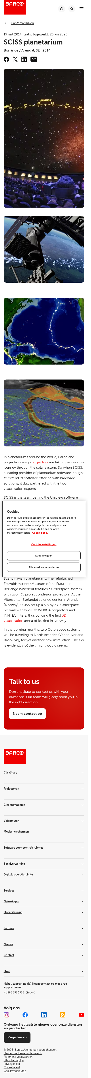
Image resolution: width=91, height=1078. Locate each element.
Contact (9, 955)
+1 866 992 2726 (19, 992)
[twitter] (15, 59)
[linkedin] (24, 59)
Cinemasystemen (14, 804)
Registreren (17, 1037)
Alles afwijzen (44, 555)
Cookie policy (40, 532)
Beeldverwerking (14, 863)
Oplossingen (11, 901)
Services (9, 890)
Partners (9, 928)
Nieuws (8, 944)
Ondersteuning (13, 912)
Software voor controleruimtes (23, 847)
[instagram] (6, 1014)
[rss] (62, 1014)
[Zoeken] (71, 8)
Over (7, 971)
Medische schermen (16, 831)
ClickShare (10, 772)
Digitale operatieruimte (18, 874)
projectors (40, 462)
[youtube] (81, 1014)
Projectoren (11, 788)
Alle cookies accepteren (44, 567)
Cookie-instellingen (44, 544)
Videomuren (11, 820)
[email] (33, 59)
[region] (43, 539)
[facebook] (6, 59)
